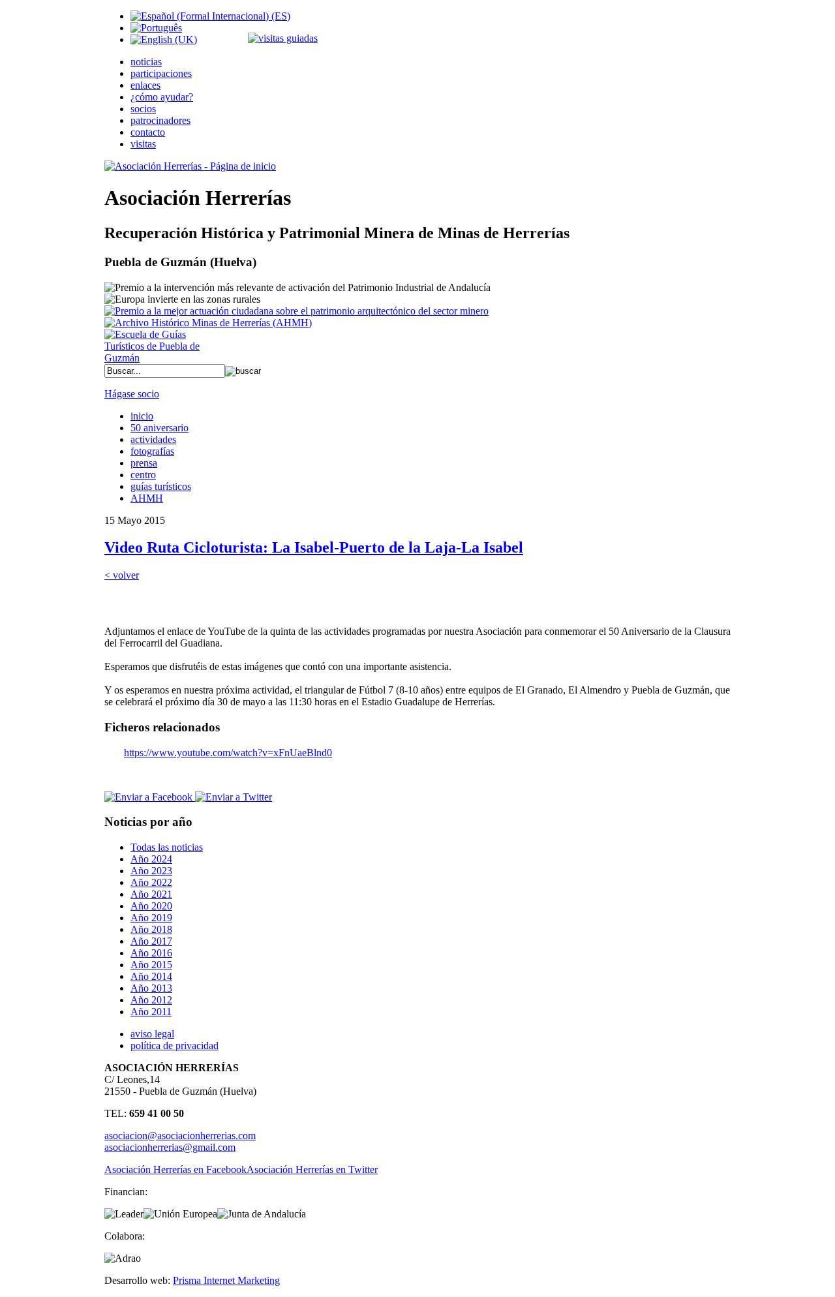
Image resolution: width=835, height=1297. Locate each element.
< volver (121, 575)
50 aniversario (159, 427)
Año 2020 (151, 905)
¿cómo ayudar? (161, 96)
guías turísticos (160, 486)
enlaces (145, 85)
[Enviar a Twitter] (232, 796)
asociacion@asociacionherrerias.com (180, 1135)
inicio (141, 415)
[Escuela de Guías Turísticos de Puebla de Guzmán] (156, 357)
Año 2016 (151, 952)
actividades (153, 439)
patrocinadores (160, 120)
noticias (146, 61)
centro (143, 474)
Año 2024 (151, 858)
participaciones (161, 73)
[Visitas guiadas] (283, 38)
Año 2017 (151, 941)
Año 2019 (151, 917)
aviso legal (152, 1033)
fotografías (152, 451)
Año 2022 (151, 882)
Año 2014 (151, 976)
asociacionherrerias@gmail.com (169, 1147)
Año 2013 (151, 988)
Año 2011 (151, 1011)
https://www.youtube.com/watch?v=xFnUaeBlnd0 (228, 752)
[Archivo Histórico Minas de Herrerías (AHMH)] (208, 322)
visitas (143, 143)
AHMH (146, 498)
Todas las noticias (166, 847)
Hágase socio (131, 393)
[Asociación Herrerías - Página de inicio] (190, 166)
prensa (143, 462)
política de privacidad (174, 1045)
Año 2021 (151, 894)
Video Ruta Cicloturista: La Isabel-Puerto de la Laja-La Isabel (313, 547)
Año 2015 (151, 964)
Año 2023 (151, 870)
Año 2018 (151, 929)
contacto (147, 132)
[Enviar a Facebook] (148, 796)
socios (143, 108)
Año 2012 (151, 999)
